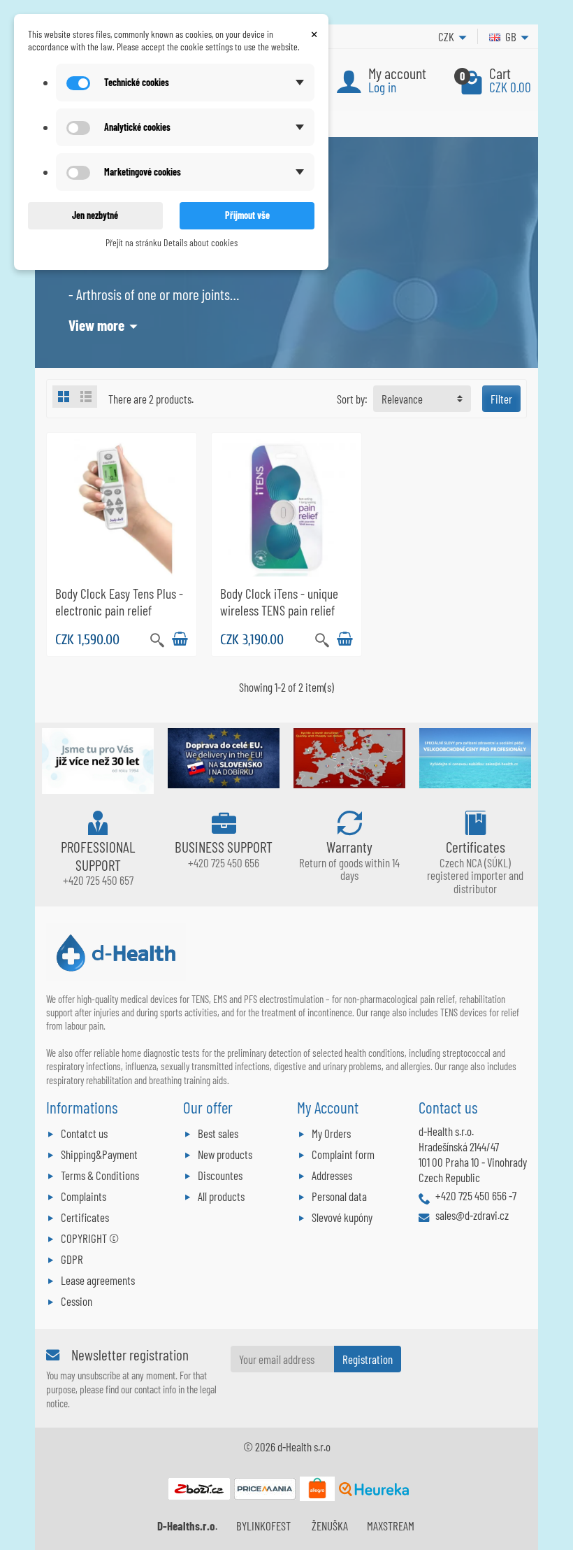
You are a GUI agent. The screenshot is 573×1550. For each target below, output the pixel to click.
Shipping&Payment (99, 1154)
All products (221, 1196)
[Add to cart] (179, 639)
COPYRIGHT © (90, 1238)
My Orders (331, 1133)
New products (225, 1154)
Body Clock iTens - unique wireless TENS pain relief (279, 601)
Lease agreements (98, 1280)
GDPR (72, 1259)
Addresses (332, 1175)
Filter (501, 399)
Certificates (85, 1217)
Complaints (83, 1196)
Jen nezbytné (95, 215)
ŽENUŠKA (330, 1526)
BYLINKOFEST (263, 1526)
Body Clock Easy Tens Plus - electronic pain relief (119, 601)
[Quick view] (157, 638)
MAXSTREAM (390, 1526)
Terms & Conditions (100, 1175)
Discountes (220, 1175)
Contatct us (84, 1133)
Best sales (218, 1133)
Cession (76, 1301)
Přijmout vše (247, 215)
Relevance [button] (402, 399)
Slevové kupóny (342, 1217)
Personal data (339, 1196)
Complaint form (343, 1154)
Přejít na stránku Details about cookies (172, 242)
